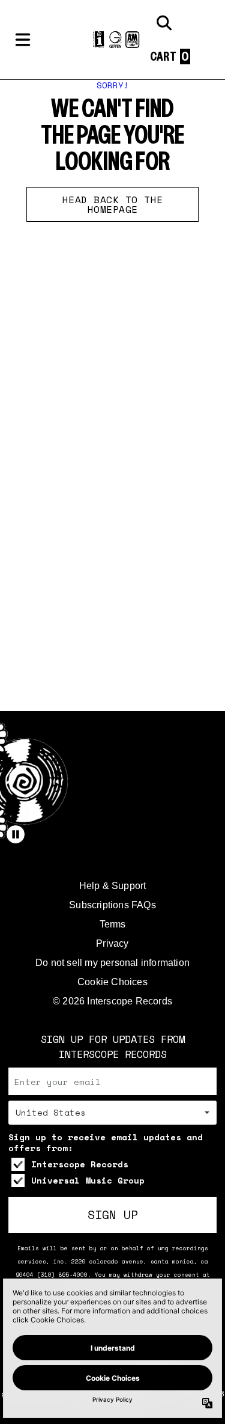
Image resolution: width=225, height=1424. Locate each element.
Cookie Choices (112, 982)
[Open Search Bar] (163, 22)
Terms (113, 924)
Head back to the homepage (112, 204)
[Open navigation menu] (23, 39)
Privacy (112, 943)
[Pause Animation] (15, 834)
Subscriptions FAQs (112, 905)
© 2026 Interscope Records (112, 1001)
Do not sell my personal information (112, 963)
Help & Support (112, 886)
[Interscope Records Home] (112, 40)
